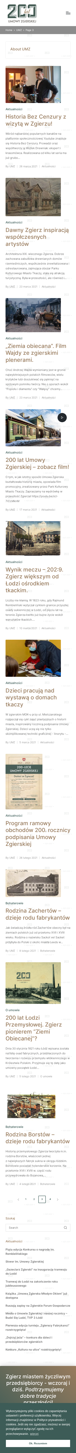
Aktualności (14, 109)
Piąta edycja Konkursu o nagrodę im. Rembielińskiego (30, 1252)
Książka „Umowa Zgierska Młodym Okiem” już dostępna (36, 1296)
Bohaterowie (14, 903)
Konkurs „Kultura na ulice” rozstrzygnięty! (33, 1349)
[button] (18, 1199)
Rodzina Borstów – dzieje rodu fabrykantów (38, 1138)
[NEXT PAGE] (57, 1199)
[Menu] (68, 13)
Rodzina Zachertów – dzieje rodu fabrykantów (38, 914)
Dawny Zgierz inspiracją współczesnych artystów (37, 237)
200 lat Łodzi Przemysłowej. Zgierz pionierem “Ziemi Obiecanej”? (34, 1028)
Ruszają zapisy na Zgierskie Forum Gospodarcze (38, 1305)
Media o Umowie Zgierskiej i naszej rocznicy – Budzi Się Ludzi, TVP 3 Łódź (36, 1315)
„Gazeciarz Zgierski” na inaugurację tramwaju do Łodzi (36, 1272)
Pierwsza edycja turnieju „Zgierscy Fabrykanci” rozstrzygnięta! (37, 1327)
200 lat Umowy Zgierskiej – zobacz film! (37, 463)
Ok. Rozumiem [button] (38, 1443)
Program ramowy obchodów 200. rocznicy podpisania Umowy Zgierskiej (38, 833)
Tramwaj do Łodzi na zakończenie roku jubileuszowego (32, 1284)
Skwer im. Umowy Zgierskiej (25, 1261)
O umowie (13, 1010)
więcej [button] (34, 1433)
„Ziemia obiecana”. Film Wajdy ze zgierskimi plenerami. (36, 353)
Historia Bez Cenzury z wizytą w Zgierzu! (36, 120)
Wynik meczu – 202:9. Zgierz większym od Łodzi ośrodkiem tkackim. (34, 580)
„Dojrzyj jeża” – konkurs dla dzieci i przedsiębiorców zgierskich (29, 1340)
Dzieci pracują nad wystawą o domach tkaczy (31, 697)
